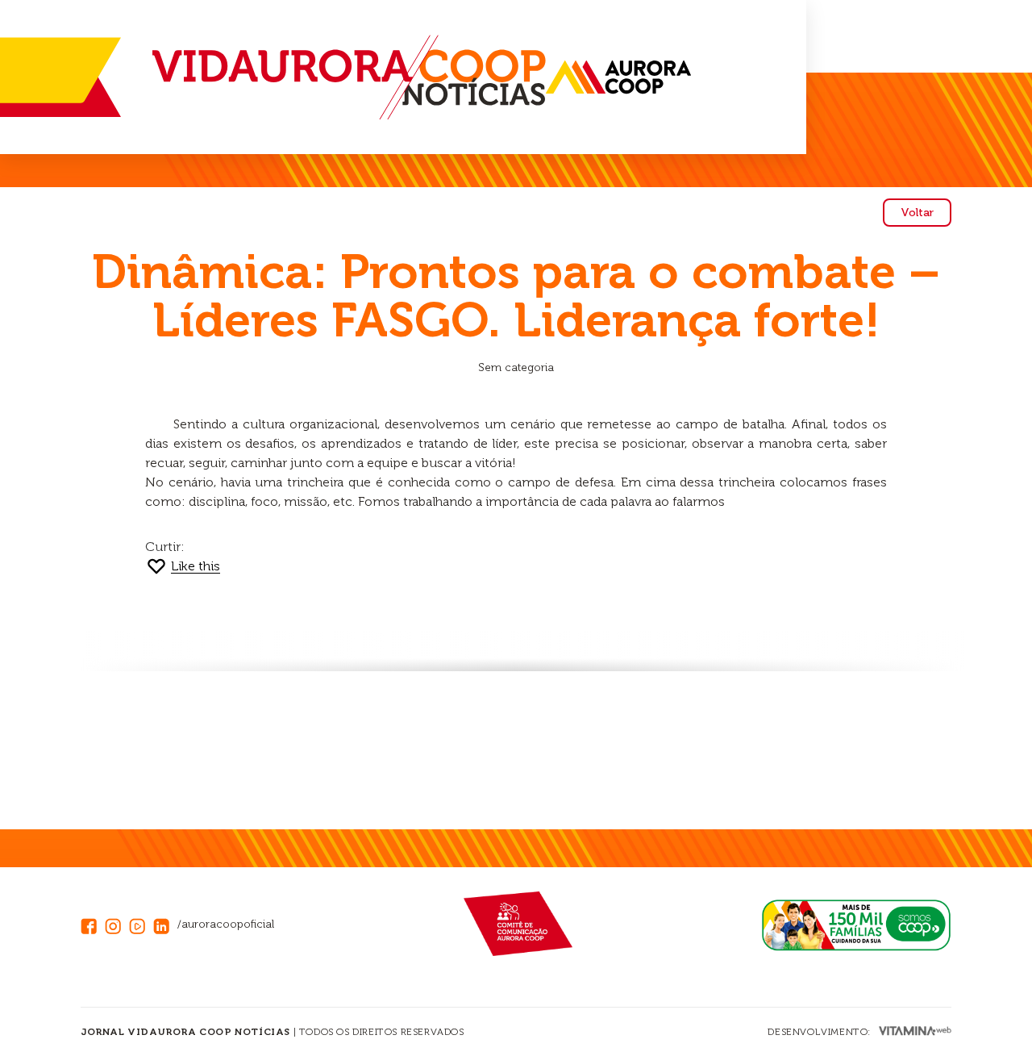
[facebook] (93, 924)
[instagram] (117, 924)
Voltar (917, 212)
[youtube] (141, 924)
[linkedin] (165, 924)
